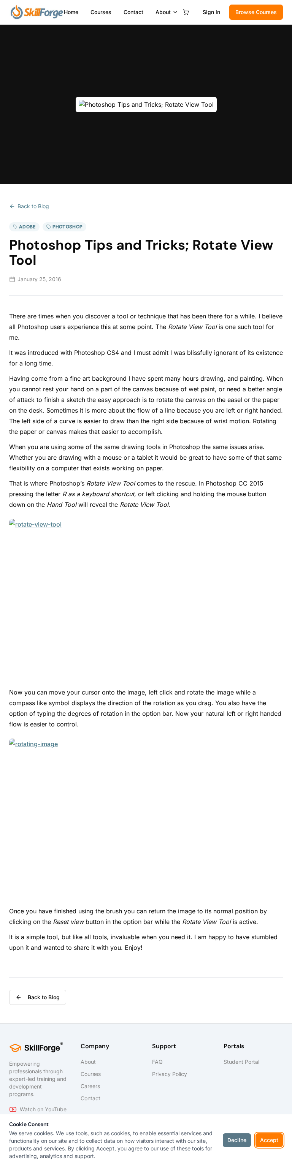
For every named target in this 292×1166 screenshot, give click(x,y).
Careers (90, 1086)
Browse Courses (256, 12)
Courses (100, 12)
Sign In (211, 12)
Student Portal (241, 1061)
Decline (236, 1140)
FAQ (157, 1061)
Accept (269, 1140)
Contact (133, 12)
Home (71, 12)
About (163, 12)
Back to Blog (33, 206)
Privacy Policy (169, 1074)
